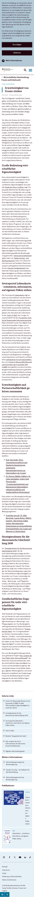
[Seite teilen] (7, 894)
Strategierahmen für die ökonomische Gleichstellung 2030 (17, 714)
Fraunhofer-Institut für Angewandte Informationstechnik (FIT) (17, 320)
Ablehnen (17, 53)
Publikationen (8, 785)
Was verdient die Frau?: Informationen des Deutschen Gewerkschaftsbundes (15, 743)
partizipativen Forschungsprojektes (18, 359)
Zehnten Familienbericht (16, 268)
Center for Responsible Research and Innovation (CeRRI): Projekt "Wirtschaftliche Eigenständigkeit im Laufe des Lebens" (18, 704)
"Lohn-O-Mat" (12, 315)
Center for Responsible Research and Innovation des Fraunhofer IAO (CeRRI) (17, 364)
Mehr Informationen (14, 60)
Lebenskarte (19, 295)
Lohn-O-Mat (10, 731)
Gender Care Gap (8, 140)
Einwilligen (17, 44)
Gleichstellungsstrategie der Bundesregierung (15, 763)
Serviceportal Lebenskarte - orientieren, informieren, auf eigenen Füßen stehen (18, 723)
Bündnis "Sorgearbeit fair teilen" (16, 736)
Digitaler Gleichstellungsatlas (15, 751)
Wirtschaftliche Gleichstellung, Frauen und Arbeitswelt (15, 78)
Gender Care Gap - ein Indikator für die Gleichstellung (17, 771)
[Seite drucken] (2, 894)
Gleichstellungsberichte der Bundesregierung (15, 778)
